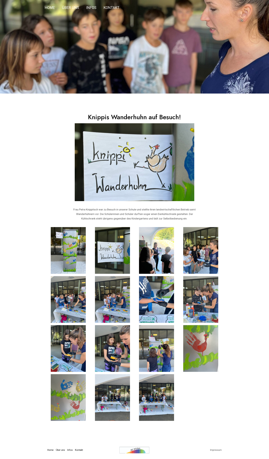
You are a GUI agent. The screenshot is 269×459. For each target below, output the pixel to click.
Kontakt (111, 8)
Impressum (216, 450)
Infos (91, 8)
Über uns (70, 8)
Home (50, 8)
